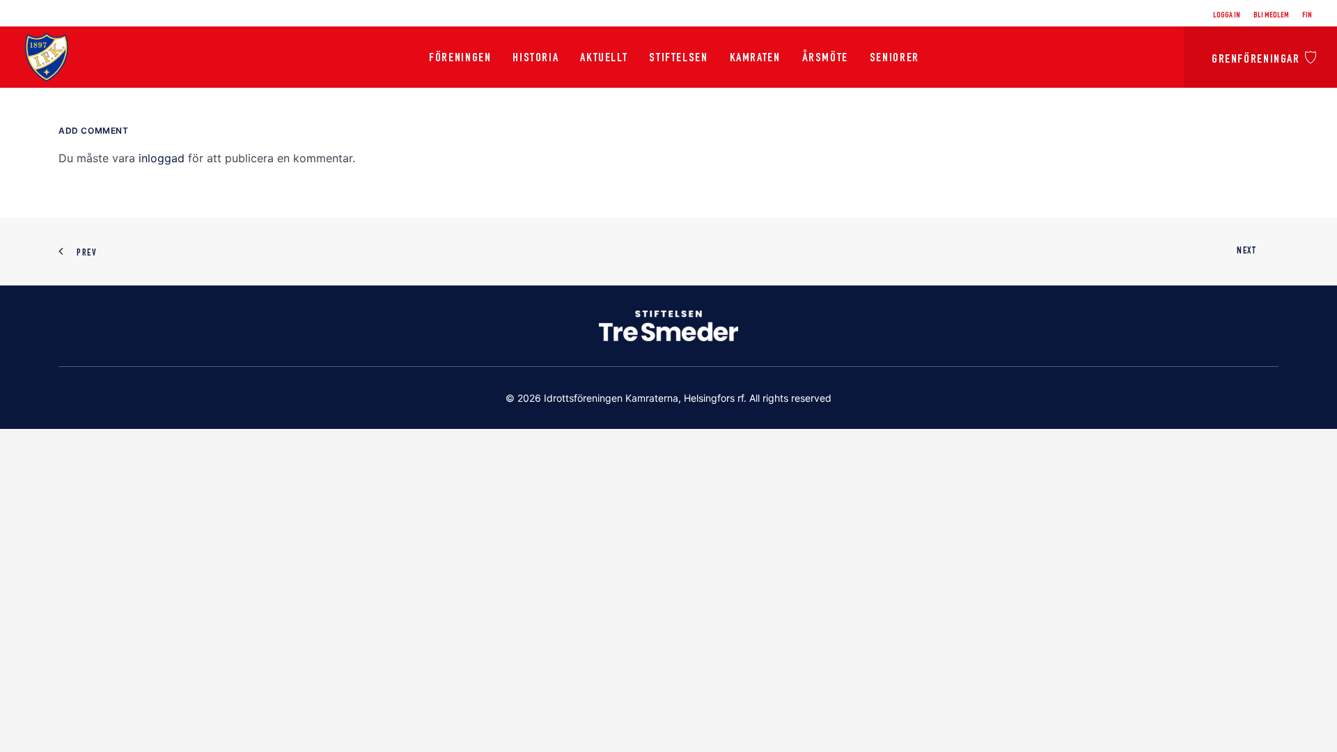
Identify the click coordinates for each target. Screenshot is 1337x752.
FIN (1307, 15)
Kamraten (755, 58)
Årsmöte (825, 58)
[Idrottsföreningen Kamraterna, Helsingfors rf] (46, 57)
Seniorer (894, 58)
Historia (535, 58)
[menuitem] (1229, 15)
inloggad (162, 158)
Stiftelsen (678, 58)
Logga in (1226, 15)
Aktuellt (603, 58)
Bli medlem (1271, 15)
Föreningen (460, 58)
